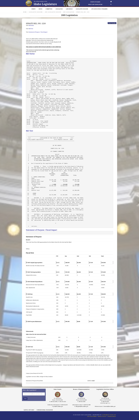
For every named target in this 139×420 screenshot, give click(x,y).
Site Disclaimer (91, 416)
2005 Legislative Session (53, 12)
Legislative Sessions (82, 9)
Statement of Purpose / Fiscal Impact (38, 32)
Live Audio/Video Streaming (99, 9)
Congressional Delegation (45, 409)
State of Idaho (95, 2)
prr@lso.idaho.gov (58, 406)
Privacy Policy (102, 416)
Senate (33, 9)
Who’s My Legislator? (95, 4)
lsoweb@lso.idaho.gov (110, 406)
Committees (49, 9)
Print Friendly (112, 23)
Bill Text (31, 28)
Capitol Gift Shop (29, 409)
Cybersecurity (111, 416)
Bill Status (31, 25)
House (40, 9)
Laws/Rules (69, 9)
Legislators (59, 9)
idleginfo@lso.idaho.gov (82, 406)
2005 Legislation (68, 12)
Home (25, 12)
